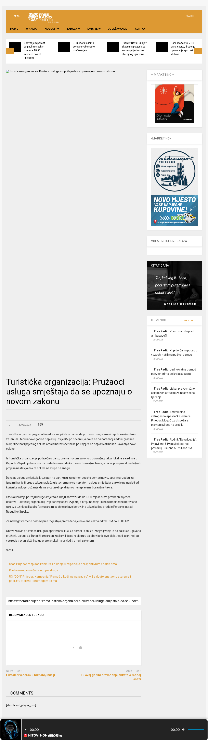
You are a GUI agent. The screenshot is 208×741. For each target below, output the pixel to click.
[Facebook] (181, 16)
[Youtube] (168, 16)
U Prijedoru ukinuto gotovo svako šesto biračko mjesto (84, 47)
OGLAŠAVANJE (117, 28)
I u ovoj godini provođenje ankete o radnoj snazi (111, 677)
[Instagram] (175, 16)
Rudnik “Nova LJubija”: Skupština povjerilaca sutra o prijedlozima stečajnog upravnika (134, 49)
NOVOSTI (50, 28)
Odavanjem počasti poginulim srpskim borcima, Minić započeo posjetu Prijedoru (35, 50)
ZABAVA (71, 28)
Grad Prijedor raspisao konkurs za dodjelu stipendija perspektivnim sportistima (63, 564)
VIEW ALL (190, 320)
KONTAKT (141, 28)
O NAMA (31, 28)
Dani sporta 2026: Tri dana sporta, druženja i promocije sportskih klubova (183, 49)
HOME (14, 28)
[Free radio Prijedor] (41, 21)
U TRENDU (158, 320)
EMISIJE (92, 28)
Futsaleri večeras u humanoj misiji (30, 675)
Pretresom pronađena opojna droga (33, 570)
